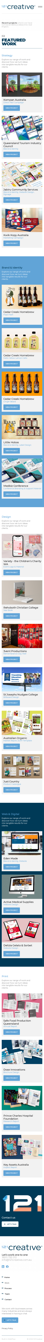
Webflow (11, 1339)
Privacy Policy (7, 1328)
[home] (19, 6)
